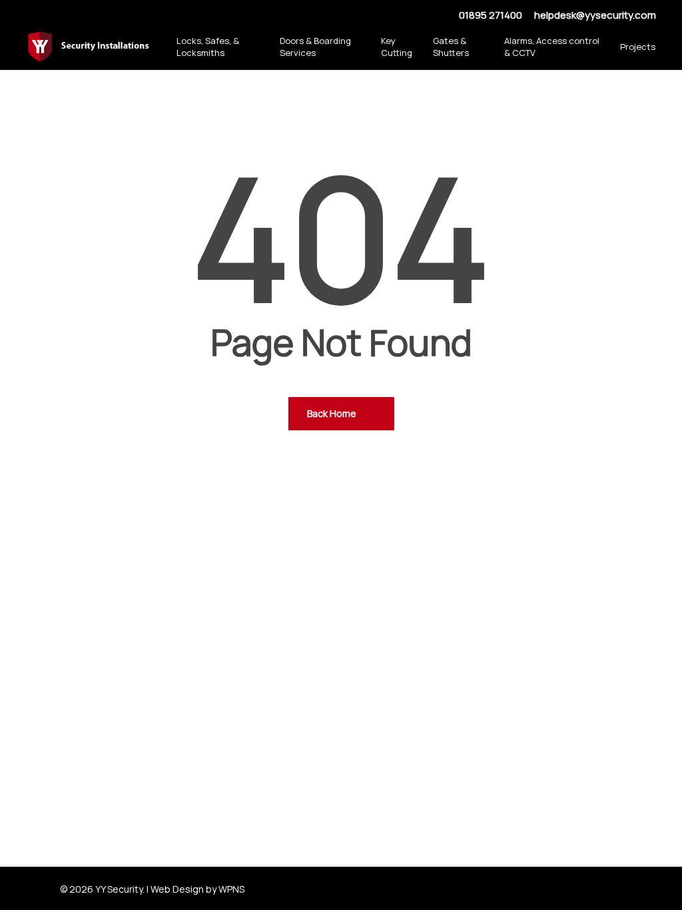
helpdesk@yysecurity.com (595, 15)
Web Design (177, 889)
